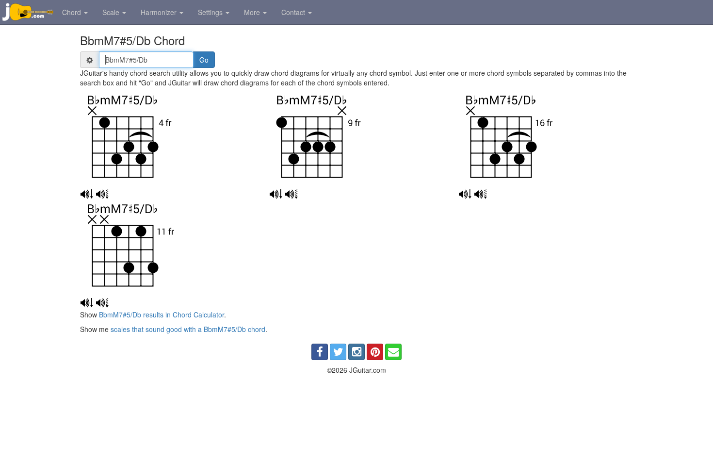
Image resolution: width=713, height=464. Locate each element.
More (253, 12)
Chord (72, 12)
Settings (211, 12)
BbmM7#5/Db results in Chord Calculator (161, 314)
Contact (294, 12)
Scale (111, 12)
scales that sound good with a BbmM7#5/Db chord (188, 329)
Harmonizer (159, 12)
